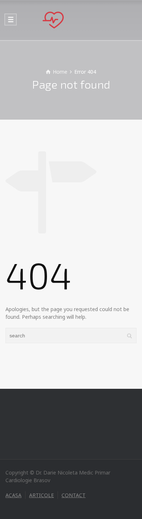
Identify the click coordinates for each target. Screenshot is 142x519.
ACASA (13, 495)
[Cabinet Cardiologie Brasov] (71, 20)
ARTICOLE (41, 495)
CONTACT (74, 495)
